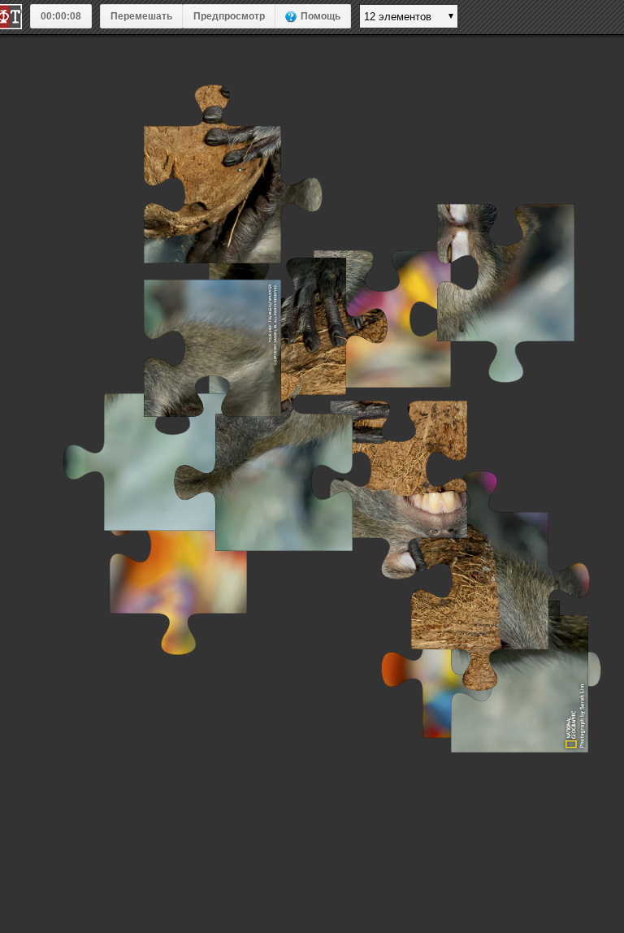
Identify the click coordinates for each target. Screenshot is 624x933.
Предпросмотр (229, 16)
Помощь (320, 16)
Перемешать (141, 16)
